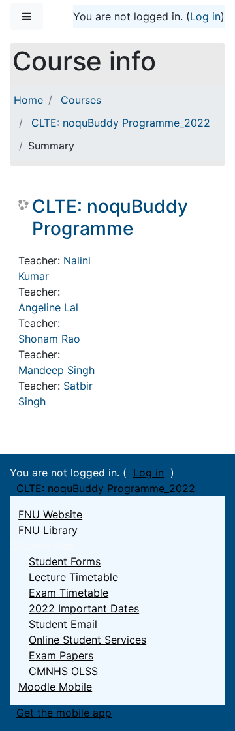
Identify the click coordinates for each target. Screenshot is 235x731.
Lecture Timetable (73, 576)
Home (28, 99)
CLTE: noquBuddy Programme (110, 218)
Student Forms (65, 561)
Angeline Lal (48, 307)
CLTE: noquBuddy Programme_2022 (120, 122)
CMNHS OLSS (63, 670)
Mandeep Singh (56, 370)
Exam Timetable (68, 592)
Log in (205, 16)
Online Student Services (87, 639)
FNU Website (50, 514)
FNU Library (48, 530)
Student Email (63, 623)
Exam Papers (61, 655)
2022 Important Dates (84, 608)
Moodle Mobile (55, 686)
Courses (81, 99)
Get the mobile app (64, 712)
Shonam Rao (49, 338)
